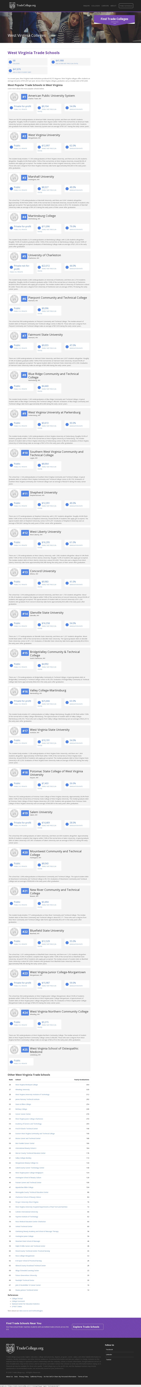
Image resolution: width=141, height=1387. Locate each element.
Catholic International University (26, 1212)
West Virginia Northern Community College (59, 1011)
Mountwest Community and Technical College (56, 853)
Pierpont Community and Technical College (57, 298)
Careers (105, 6)
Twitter (108, 1359)
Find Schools (126, 6)
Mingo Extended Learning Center (27, 1270)
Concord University (43, 571)
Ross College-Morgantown (24, 1256)
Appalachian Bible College (24, 1187)
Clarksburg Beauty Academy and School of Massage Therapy (37, 1231)
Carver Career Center (23, 1114)
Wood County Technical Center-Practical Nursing (32, 1251)
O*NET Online (17, 1306)
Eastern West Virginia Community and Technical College (35, 1133)
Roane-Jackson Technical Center (26, 1290)
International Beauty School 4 (25, 1148)
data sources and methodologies (31, 1311)
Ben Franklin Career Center (24, 1143)
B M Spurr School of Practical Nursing (28, 1261)
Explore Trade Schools (86, 1326)
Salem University (41, 812)
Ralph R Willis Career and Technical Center (30, 1246)
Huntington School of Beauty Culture (28, 1177)
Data (16, 1376)
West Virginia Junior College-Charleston (29, 1119)
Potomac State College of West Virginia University (56, 773)
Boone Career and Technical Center (28, 1138)
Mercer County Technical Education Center (30, 1153)
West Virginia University (44, 135)
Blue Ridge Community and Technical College (53, 375)
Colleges (95, 6)
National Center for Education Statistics (26, 1304)
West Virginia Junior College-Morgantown (58, 972)
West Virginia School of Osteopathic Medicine (54, 1050)
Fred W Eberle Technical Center (26, 1129)
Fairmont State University (45, 334)
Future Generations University (26, 1275)
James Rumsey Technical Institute (27, 1099)
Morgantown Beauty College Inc (26, 1163)
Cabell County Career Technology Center (29, 1168)
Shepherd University (43, 492)
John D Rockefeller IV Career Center (28, 1285)
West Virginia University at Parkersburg (54, 412)
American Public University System (51, 96)
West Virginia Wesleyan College (26, 1085)
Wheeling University (22, 1089)
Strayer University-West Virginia (26, 1202)
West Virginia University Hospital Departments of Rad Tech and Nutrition (41, 1207)
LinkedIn (109, 1354)
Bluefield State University (47, 930)
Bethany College (21, 1109)
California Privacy (36, 1376)
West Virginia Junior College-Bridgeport (29, 1173)
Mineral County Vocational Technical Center (30, 1265)
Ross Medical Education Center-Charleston (30, 1222)
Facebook (109, 1349)
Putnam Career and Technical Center (28, 1182)
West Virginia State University (50, 730)
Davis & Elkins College (23, 1104)
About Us (9, 1376)
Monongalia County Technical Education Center (31, 1192)
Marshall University (41, 176)
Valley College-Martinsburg (48, 690)
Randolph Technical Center (24, 1280)
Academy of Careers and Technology (28, 1124)
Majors (86, 6)
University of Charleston (44, 255)
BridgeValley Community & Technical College (55, 653)
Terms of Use (83, 1376)
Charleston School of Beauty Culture (28, 1197)
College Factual (17, 1298)
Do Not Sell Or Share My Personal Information (60, 1376)
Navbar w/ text (22, 5)
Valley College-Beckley (23, 1158)
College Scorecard (18, 1301)
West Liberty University (45, 532)
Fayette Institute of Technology (26, 1217)
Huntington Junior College (24, 1236)
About (113, 6)
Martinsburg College (42, 216)
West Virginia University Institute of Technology (32, 1094)
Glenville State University (46, 612)
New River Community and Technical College (55, 891)
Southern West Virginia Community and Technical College (56, 453)
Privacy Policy (24, 1376)
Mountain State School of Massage (27, 1241)
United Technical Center (23, 1226)
